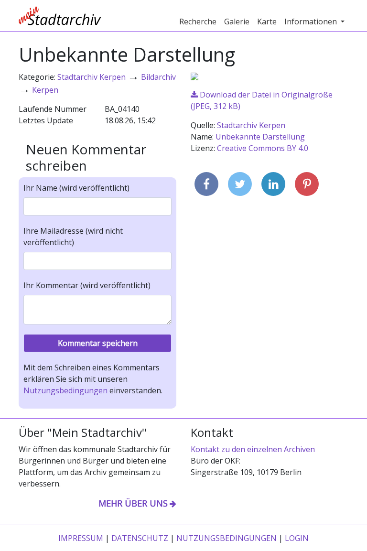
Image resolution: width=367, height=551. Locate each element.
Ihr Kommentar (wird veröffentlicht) (87, 285)
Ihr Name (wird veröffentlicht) (76, 188)
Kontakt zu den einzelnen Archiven (253, 449)
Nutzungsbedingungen (65, 390)
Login (297, 538)
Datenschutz (139, 538)
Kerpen (45, 90)
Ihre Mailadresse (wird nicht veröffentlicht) (73, 237)
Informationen (311, 21)
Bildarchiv (158, 77)
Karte (267, 21)
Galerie (236, 21)
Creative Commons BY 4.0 (262, 148)
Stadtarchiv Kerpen (91, 77)
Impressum (80, 538)
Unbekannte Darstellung (260, 136)
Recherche (197, 21)
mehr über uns (133, 503)
